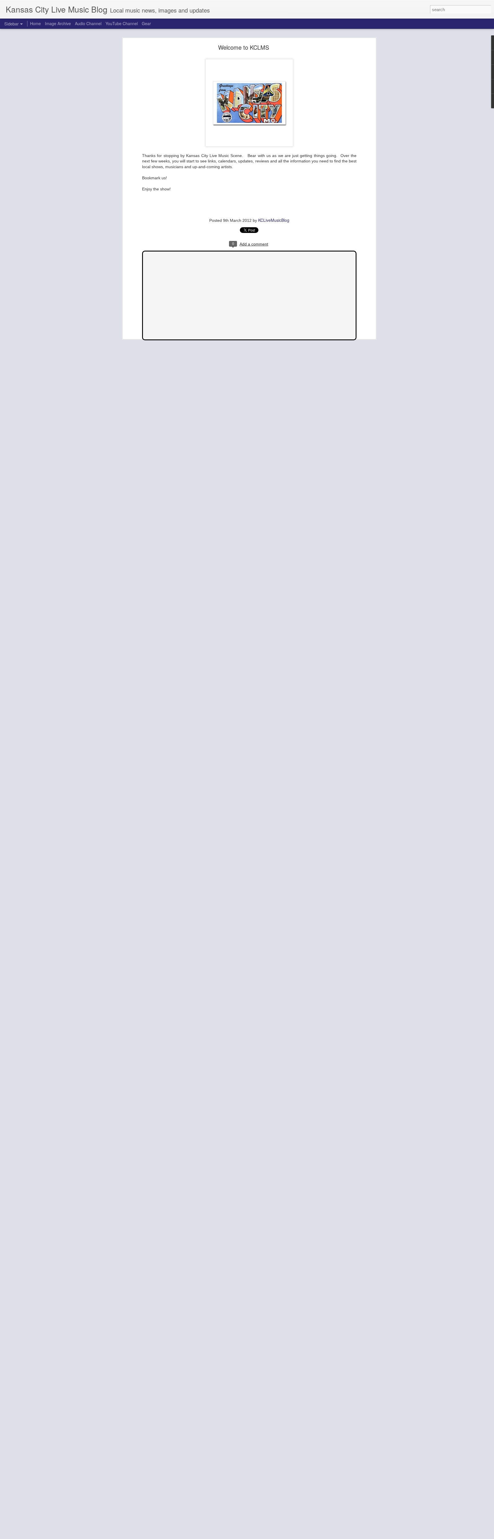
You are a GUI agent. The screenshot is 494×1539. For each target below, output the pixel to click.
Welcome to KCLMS (243, 47)
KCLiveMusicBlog (273, 220)
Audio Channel (88, 23)
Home (35, 23)
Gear (146, 23)
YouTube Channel (121, 23)
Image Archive (58, 23)
